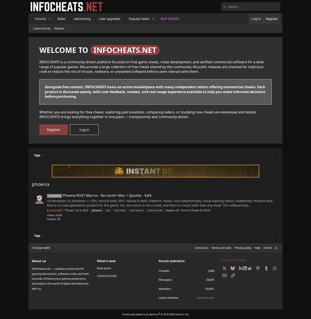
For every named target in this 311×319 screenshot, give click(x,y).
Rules (61, 18)
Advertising (82, 18)
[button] (50, 18)
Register (59, 28)
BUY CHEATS (170, 18)
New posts (104, 268)
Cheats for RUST (201, 210)
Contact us (201, 248)
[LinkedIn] (241, 268)
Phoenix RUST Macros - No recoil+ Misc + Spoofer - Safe (99, 195)
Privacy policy (243, 248)
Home (267, 248)
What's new (106, 261)
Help (257, 248)
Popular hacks (139, 18)
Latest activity (42, 28)
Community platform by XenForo (155, 314)
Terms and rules (221, 248)
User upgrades (109, 18)
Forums (40, 18)
